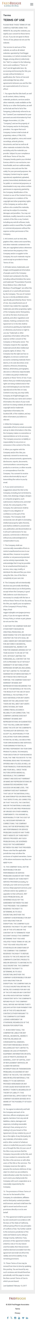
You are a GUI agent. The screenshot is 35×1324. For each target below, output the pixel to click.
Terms (17, 1309)
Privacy (17, 1313)
